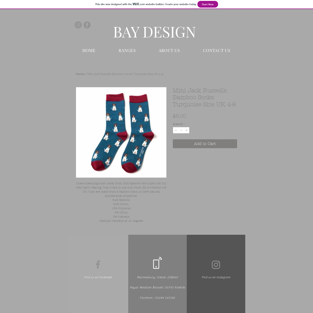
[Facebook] (87, 24)
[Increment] (187, 130)
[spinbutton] (181, 130)
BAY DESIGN (154, 31)
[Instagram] (78, 24)
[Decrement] (175, 130)
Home (80, 74)
